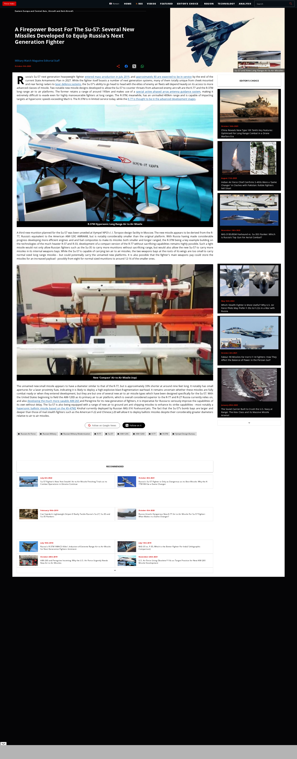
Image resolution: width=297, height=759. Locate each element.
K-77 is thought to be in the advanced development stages (162, 99)
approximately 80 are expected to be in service (164, 76)
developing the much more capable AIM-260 (53, 401)
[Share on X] (134, 66)
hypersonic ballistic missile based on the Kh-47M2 (46, 408)
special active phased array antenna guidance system (168, 91)
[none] (115, 523)
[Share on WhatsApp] (142, 66)
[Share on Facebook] (126, 66)
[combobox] (274, 4)
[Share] (118, 66)
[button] (291, 4)
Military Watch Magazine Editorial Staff (37, 60)
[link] (66, 482)
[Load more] (115, 570)
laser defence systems (68, 84)
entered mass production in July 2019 (107, 76)
